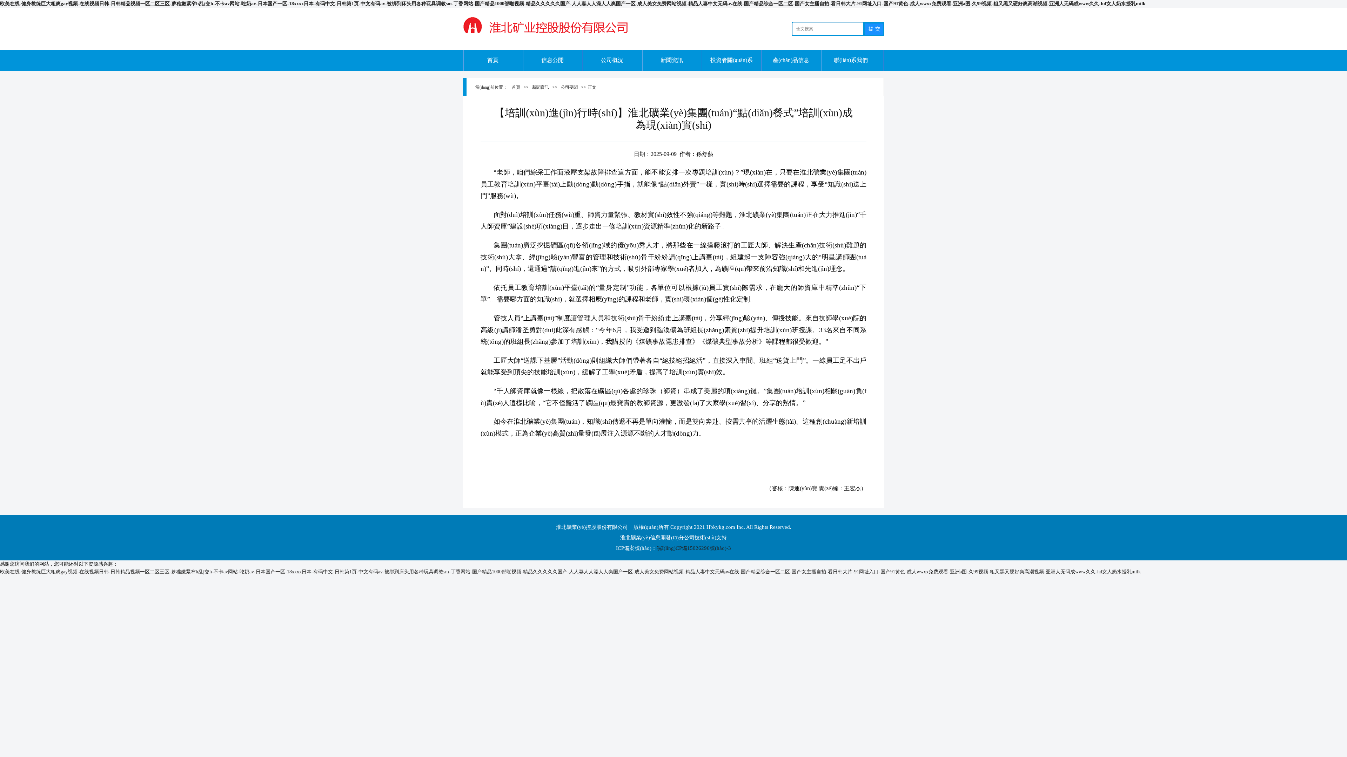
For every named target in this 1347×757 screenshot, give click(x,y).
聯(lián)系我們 (851, 60)
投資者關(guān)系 (731, 60)
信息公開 (552, 60)
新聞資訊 (672, 60)
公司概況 (612, 60)
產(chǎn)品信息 (791, 60)
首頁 (492, 60)
